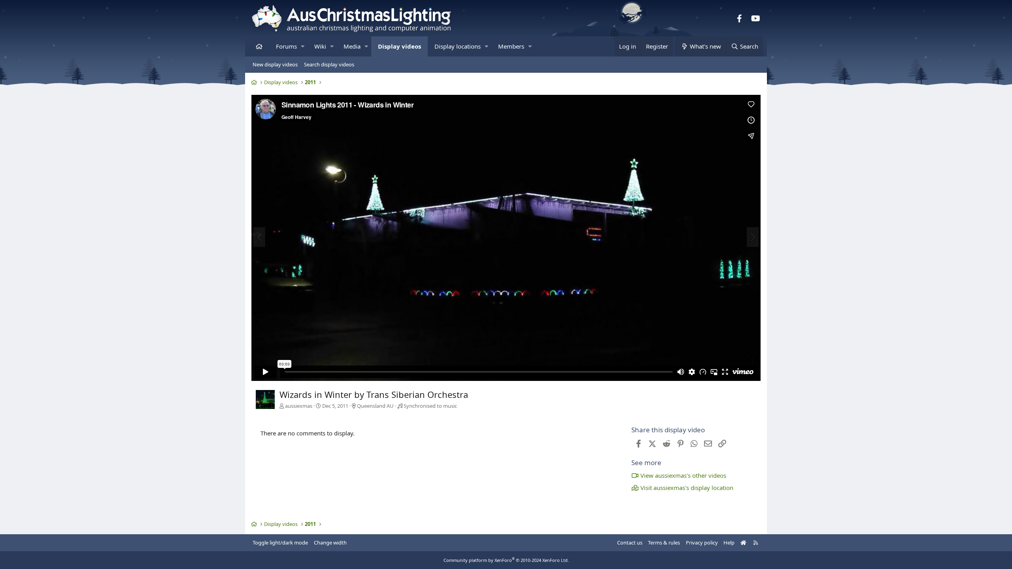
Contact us (629, 542)
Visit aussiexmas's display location (686, 488)
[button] (303, 46)
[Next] (753, 237)
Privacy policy (702, 542)
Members (511, 46)
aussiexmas (298, 405)
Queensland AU (375, 405)
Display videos (399, 46)
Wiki (320, 46)
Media (352, 46)
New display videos (275, 64)
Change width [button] (330, 542)
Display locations (457, 46)
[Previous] (259, 237)
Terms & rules (664, 542)
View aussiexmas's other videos (683, 475)
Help (728, 542)
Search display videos (329, 64)
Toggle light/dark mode (280, 542)
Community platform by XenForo (506, 560)
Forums (286, 46)
